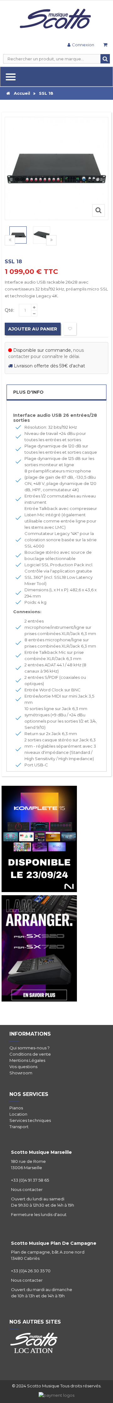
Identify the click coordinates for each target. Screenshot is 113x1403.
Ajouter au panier (32, 329)
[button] (51, 240)
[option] (18, 235)
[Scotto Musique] (56, 19)
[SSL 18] (18, 235)
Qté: (9, 310)
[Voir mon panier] (105, 45)
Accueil (20, 93)
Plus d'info (28, 392)
